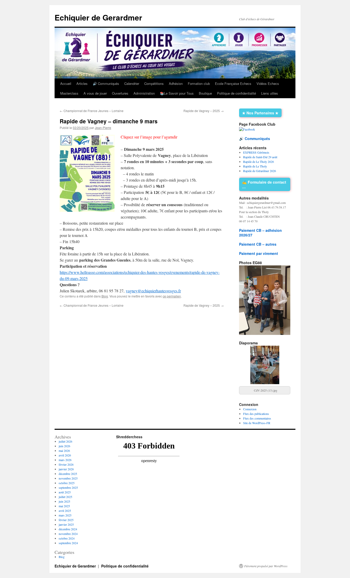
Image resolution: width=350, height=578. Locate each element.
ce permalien (172, 296)
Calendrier (131, 83)
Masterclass (69, 93)
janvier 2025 (66, 524)
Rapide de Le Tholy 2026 (258, 162)
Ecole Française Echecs (233, 83)
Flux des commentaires (257, 418)
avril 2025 (65, 511)
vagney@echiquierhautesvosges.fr (153, 290)
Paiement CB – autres (257, 244)
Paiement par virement (258, 253)
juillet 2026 (65, 441)
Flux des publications (256, 414)
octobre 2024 (67, 538)
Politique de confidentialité (236, 93)
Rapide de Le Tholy (255, 166)
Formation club (199, 83)
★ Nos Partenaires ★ (260, 112)
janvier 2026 (66, 469)
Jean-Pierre (103, 127)
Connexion (249, 409)
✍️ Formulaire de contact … (264, 184)
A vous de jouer (95, 93)
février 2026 (66, 464)
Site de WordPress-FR (256, 423)
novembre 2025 (68, 478)
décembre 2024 (68, 529)
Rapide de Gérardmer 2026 (259, 171)
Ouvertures (120, 93)
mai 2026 (64, 451)
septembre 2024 (68, 543)
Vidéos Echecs (267, 83)
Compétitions (154, 83)
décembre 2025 (68, 474)
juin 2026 (64, 446)
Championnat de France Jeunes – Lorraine (91, 110)
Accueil (65, 83)
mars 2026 (65, 460)
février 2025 (66, 520)
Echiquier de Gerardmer (98, 17)
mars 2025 (65, 515)
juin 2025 (64, 501)
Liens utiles (269, 93)
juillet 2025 (65, 497)
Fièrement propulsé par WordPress (265, 566)
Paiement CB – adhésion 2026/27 (260, 232)
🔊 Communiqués (106, 83)
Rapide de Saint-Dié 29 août (260, 157)
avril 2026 (65, 455)
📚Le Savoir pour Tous (177, 93)
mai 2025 (64, 506)
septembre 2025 (68, 487)
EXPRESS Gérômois (256, 152)
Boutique (205, 93)
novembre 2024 (68, 534)
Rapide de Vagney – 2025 (203, 110)
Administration (144, 93)
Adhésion (176, 83)
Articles (82, 83)
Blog (104, 296)
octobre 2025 (67, 483)
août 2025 (65, 492)
